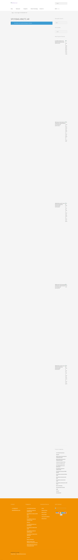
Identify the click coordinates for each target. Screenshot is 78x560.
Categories (25, 8)
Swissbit (28, 537)
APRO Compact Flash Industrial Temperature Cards (61, 457)
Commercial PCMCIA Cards (60, 463)
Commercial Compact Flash (60, 462)
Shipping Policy (44, 510)
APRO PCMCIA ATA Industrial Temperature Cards (60, 460)
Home (13, 12)
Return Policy (44, 512)
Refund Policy (44, 518)
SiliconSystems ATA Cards (60, 487)
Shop (12, 8)
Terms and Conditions (46, 516)
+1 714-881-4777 (15, 508)
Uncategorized (58, 492)
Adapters (57, 454)
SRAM (57, 489)
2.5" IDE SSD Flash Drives (60, 452)
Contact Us (42, 8)
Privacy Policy (44, 514)
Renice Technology (34, 8)
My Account (18, 8)
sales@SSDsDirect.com (16, 510)
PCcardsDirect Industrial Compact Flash (60, 469)
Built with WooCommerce (21, 553)
